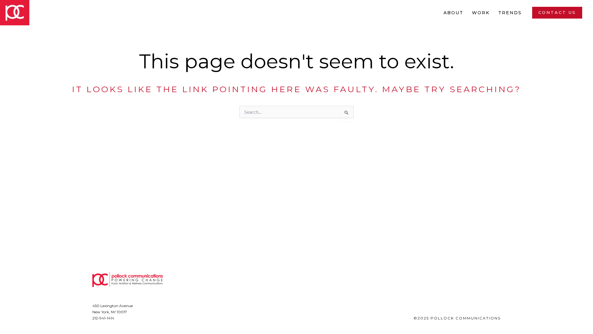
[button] (557, 12)
